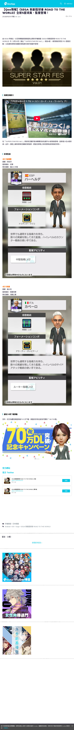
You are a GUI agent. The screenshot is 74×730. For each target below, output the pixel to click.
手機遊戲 (8, 524)
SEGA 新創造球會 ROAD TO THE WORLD (35, 526)
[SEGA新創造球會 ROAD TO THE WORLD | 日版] (37, 480)
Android (7, 526)
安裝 (66, 480)
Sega (17, 526)
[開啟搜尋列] (61, 3)
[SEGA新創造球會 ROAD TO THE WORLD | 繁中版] (37, 491)
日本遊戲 (16, 524)
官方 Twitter (8, 472)
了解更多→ (6, 728)
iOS (13, 526)
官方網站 (6, 468)
